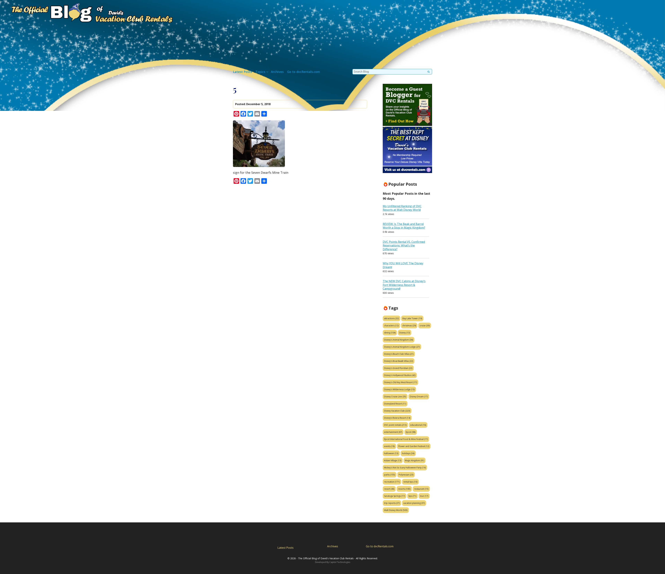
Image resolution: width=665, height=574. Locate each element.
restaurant (421, 488)
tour (424, 495)
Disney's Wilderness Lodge (399, 389)
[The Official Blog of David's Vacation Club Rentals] (86, 12)
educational (418, 424)
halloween (391, 453)
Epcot (410, 432)
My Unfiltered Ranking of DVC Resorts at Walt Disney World (402, 208)
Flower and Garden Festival (413, 446)
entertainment (393, 432)
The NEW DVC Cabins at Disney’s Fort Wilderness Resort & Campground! (404, 284)
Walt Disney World (395, 510)
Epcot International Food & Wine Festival (406, 439)
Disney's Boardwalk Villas (398, 361)
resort (389, 488)
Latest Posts (242, 72)
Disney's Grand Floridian (398, 368)
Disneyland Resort (395, 403)
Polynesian (406, 474)
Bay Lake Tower (412, 318)
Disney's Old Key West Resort (400, 382)
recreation (392, 481)
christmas (409, 325)
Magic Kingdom (414, 460)
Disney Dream (419, 396)
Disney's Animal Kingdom (398, 339)
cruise (425, 325)
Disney (404, 332)
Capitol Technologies (339, 562)
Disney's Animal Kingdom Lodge (402, 346)
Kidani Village (392, 460)
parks (389, 474)
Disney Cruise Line (395, 396)
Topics (260, 72)
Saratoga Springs (394, 495)
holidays (408, 453)
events (389, 446)
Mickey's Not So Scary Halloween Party (405, 467)
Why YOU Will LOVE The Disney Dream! (403, 265)
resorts (404, 488)
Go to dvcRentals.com (303, 72)
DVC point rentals (395, 424)
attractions (391, 318)
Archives (277, 72)
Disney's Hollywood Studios (399, 375)
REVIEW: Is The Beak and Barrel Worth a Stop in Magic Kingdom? (404, 226)
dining (390, 332)
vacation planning (414, 503)
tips (412, 495)
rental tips (410, 481)
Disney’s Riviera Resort (397, 417)
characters (391, 325)
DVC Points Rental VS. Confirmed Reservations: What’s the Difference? (404, 245)
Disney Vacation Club (397, 410)
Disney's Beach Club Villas (399, 353)
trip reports (392, 503)
